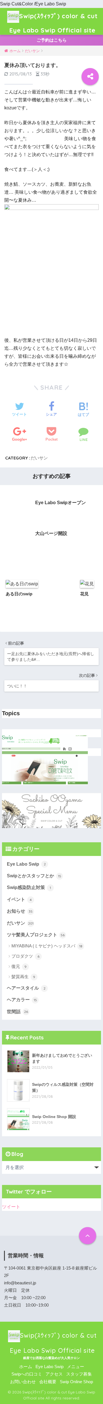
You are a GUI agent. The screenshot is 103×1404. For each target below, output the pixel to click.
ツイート (11, 1206)
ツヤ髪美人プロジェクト (36, 934)
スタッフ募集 (79, 1374)
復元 (19, 966)
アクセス (54, 1374)
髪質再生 (23, 976)
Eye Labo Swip (26, 864)
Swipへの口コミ (26, 1374)
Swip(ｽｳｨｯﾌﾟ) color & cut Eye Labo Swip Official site (53, 23)
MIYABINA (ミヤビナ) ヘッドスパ (46, 945)
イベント (19, 899)
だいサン (39, 458)
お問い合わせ (23, 1382)
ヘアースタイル (26, 988)
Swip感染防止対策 (29, 887)
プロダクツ (25, 956)
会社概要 (47, 1382)
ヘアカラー (22, 999)
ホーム (25, 1366)
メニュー (75, 1366)
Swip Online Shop (76, 1382)
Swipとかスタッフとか (34, 875)
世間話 (17, 1011)
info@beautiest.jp (20, 1283)
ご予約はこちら (52, 40)
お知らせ (20, 911)
